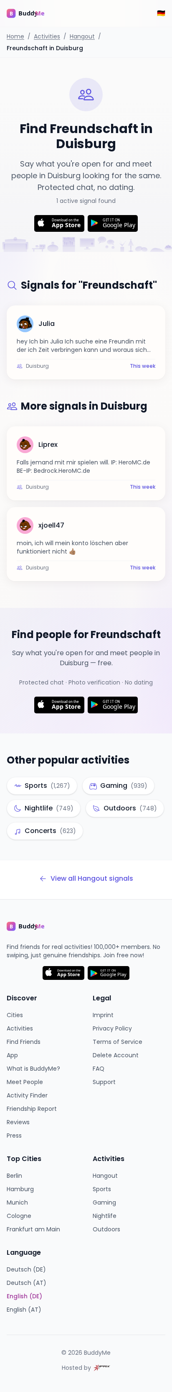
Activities (47, 36)
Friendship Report (32, 1109)
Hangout (82, 36)
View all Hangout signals (92, 878)
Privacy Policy (112, 1028)
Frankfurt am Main (33, 1229)
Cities (15, 1015)
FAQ (98, 1068)
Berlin (14, 1176)
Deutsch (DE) (26, 1269)
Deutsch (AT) (26, 1283)
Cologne (19, 1216)
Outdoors (106, 1229)
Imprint (103, 1015)
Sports (102, 1189)
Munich (17, 1202)
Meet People (25, 1082)
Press (14, 1135)
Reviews (18, 1122)
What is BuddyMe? (33, 1068)
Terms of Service (117, 1042)
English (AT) (24, 1309)
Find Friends (23, 1042)
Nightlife (104, 1216)
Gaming (104, 1202)
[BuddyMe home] (32, 13)
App (12, 1055)
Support (104, 1082)
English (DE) (24, 1296)
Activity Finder (27, 1095)
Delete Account (116, 1055)
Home (15, 36)
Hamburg (20, 1189)
